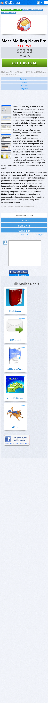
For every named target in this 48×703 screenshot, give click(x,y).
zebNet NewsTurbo (15, 369)
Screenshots (24, 79)
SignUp (24, 275)
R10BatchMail (15, 340)
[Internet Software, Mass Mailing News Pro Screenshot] (6, 155)
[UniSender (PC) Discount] (15, 412)
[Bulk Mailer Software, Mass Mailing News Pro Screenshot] (6, 147)
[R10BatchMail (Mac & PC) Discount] (15, 325)
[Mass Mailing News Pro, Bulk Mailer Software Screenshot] (6, 129)
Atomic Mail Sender (15, 398)
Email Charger (15, 311)
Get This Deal (24, 63)
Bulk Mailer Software (9, 13)
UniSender (15, 427)
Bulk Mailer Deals (24, 283)
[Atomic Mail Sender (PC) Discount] (15, 383)
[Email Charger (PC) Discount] (15, 296)
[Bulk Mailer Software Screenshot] (6, 120)
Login (13, 275)
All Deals (26, 10)
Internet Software (36, 10)
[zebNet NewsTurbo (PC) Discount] (15, 354)
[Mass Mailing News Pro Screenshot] (6, 109)
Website (24, 82)
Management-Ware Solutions (11, 10)
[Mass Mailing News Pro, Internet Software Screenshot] (6, 138)
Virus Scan (24, 85)
